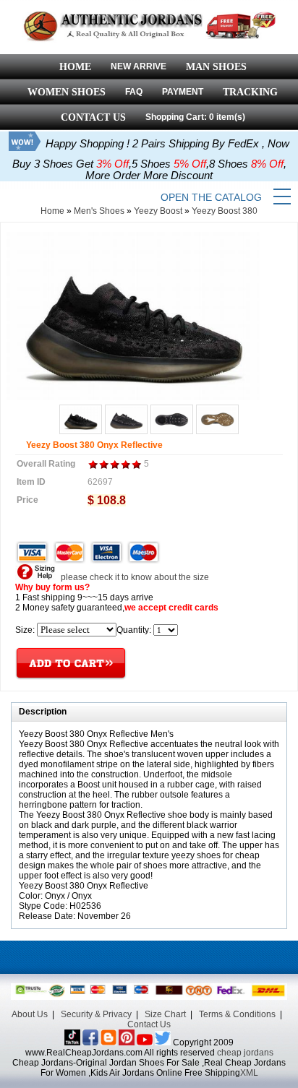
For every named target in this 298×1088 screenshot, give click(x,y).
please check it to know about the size (134, 577)
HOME (75, 66)
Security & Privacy (96, 1014)
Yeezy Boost (158, 211)
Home (52, 211)
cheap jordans (245, 1053)
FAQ (133, 92)
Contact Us (149, 1024)
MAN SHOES (216, 66)
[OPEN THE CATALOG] (282, 197)
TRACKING (250, 92)
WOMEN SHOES (66, 92)
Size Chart (165, 1014)
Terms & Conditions (237, 1014)
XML (249, 1073)
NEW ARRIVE (138, 66)
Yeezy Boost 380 (224, 211)
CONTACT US (93, 117)
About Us (30, 1014)
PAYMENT (182, 92)
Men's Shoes (99, 211)
